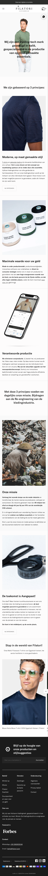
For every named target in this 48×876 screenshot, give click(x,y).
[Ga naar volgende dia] (46, 691)
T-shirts (5, 162)
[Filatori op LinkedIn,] (44, 862)
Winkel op (5, 781)
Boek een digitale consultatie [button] (24, 2)
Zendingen (20, 781)
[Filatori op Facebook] (36, 862)
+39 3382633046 (16, 844)
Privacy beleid (36, 788)
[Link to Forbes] (9, 834)
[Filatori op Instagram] (40, 862)
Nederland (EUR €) (20, 861)
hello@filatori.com (13, 849)
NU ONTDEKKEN (9, 188)
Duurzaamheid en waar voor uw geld (7, 799)
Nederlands (6, 861)
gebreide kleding (16, 162)
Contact (33, 792)
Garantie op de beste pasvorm (21, 788)
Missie (4, 785)
